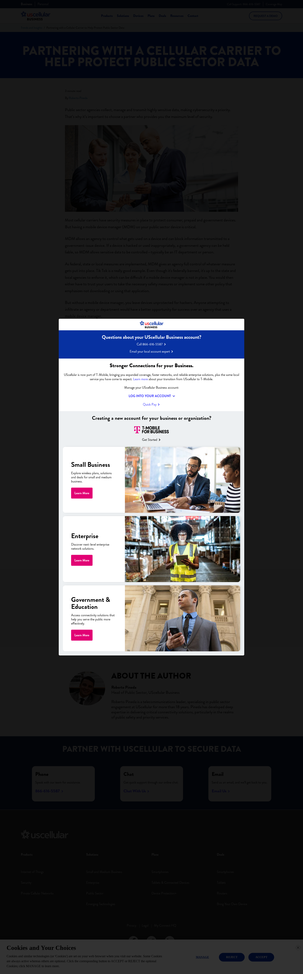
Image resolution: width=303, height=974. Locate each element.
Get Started (149, 439)
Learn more (140, 379)
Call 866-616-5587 (150, 344)
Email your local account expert (150, 351)
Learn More (81, 493)
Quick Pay (149, 404)
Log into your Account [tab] (150, 396)
